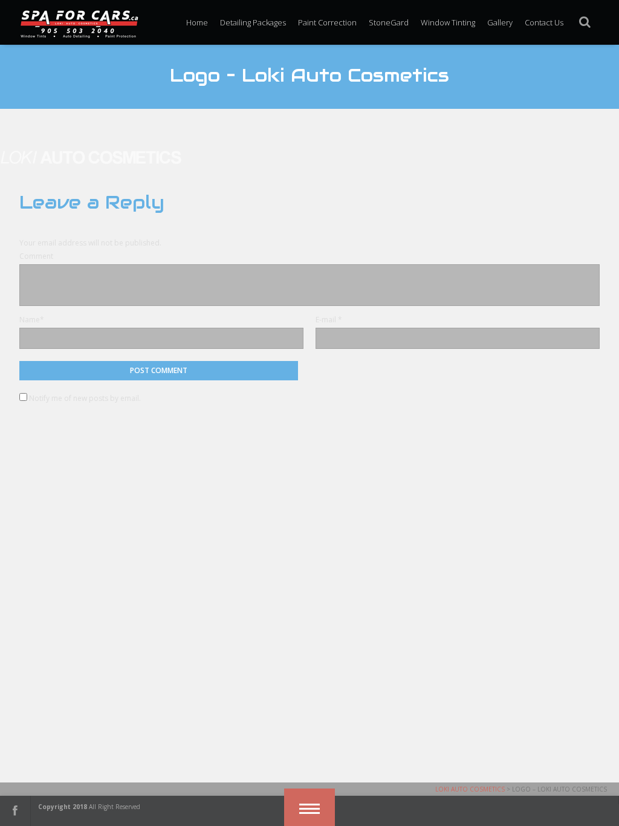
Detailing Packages (253, 22)
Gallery (500, 22)
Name (29, 319)
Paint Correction (327, 22)
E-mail (326, 319)
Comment (36, 256)
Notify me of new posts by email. (85, 398)
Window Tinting (448, 22)
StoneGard (389, 22)
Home (197, 22)
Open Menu (309, 807)
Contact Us (544, 22)
